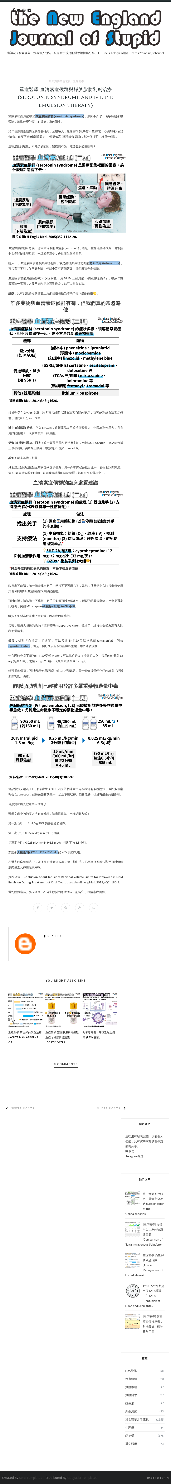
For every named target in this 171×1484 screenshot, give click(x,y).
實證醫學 (131, 1395)
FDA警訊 (131, 1370)
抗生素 (129, 1403)
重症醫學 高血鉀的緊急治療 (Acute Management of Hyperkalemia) (144, 1265)
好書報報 (131, 1379)
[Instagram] (29, 10)
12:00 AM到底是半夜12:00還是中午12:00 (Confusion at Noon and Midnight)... (144, 1296)
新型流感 (131, 1411)
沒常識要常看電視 (60, 81)
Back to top (156, 1477)
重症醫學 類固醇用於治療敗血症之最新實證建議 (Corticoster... (62, 1037)
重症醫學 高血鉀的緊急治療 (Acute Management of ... (25, 1037)
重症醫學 (78, 81)
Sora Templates (30, 1477)
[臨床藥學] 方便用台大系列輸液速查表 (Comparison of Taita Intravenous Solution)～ (144, 1234)
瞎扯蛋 (129, 1435)
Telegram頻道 (134, 1156)
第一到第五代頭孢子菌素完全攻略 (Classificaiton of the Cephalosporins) (145, 1203)
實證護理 (131, 1387)
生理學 (129, 1427)
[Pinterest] (23, 10)
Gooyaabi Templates (82, 1477)
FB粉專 (130, 1151)
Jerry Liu (52, 936)
